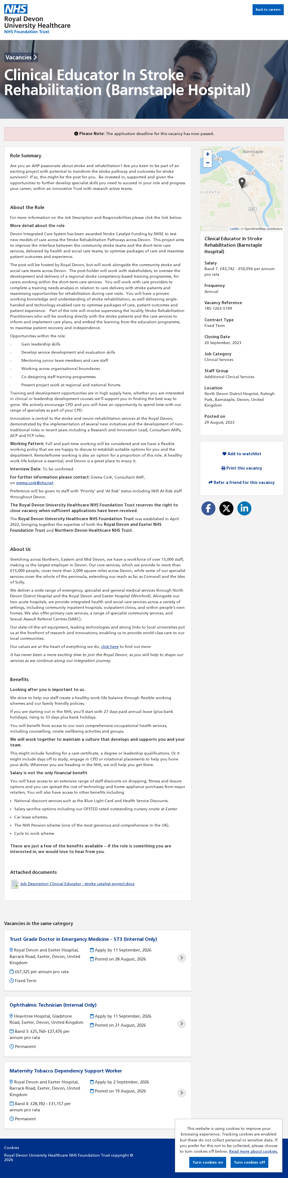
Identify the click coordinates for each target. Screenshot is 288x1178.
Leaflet (234, 228)
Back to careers (268, 10)
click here (110, 646)
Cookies (11, 1147)
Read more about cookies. (253, 1151)
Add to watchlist (243, 454)
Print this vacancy (243, 468)
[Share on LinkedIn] (244, 508)
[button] (242, 183)
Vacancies (19, 57)
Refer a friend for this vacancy (244, 482)
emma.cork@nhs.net (34, 483)
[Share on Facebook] (208, 508)
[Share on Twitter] (226, 508)
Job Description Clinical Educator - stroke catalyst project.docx (77, 883)
